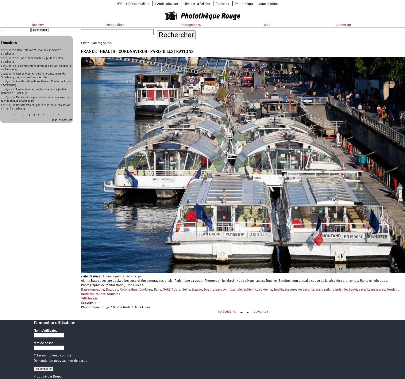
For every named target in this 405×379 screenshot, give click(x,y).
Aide (267, 25)
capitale (236, 289)
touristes (113, 294)
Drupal (57, 376)
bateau (197, 289)
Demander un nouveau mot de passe (60, 361)
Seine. (107, 43)
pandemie (339, 289)
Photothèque (244, 4)
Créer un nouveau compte (52, 355)
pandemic (323, 289)
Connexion (343, 25)
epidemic (250, 289)
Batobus (112, 289)
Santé (353, 289)
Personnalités (114, 25)
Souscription (268, 4)
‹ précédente (227, 312)
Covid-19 (145, 289)
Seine (186, 289)
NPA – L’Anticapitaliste (133, 4)
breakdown (220, 289)
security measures (372, 289)
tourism (392, 289)
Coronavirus (129, 289)
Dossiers (38, 25)
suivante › (261, 312)
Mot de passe (45, 343)
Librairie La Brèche (197, 4)
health (278, 289)
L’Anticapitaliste (166, 4)
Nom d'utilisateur (47, 330)
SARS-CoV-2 (171, 289)
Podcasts (222, 4)
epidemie (265, 289)
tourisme (87, 294)
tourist (100, 294)
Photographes (191, 25)
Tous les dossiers (62, 120)
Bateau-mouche (92, 289)
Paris (157, 289)
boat (207, 289)
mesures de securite (299, 289)
